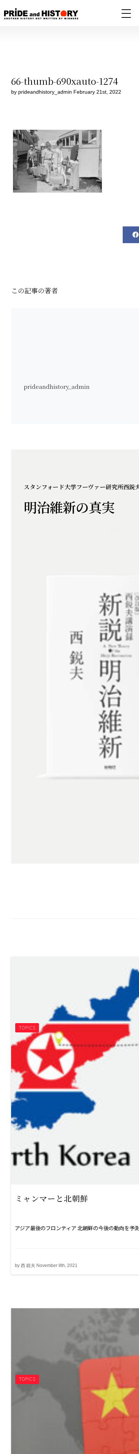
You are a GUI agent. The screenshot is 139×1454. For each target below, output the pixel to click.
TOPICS (27, 1027)
